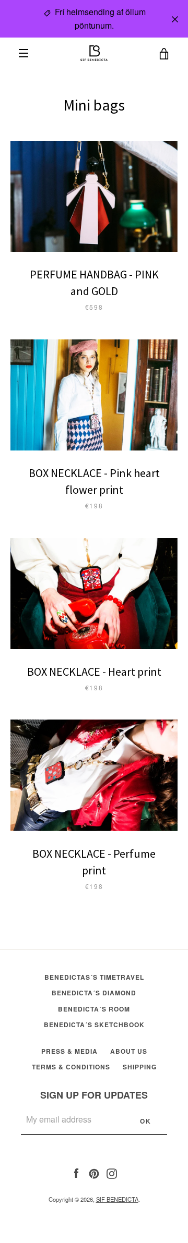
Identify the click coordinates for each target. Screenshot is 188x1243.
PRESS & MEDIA (69, 1051)
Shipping (140, 1066)
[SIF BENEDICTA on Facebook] (76, 1172)
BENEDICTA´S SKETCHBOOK (94, 1024)
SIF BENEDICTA (117, 1199)
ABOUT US (128, 1051)
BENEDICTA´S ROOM (94, 1009)
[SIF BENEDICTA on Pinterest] (94, 1172)
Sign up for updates (94, 1095)
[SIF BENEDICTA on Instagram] (112, 1172)
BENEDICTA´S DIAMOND (94, 992)
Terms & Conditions (71, 1066)
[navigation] (23, 53)
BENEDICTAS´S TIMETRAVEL (94, 977)
